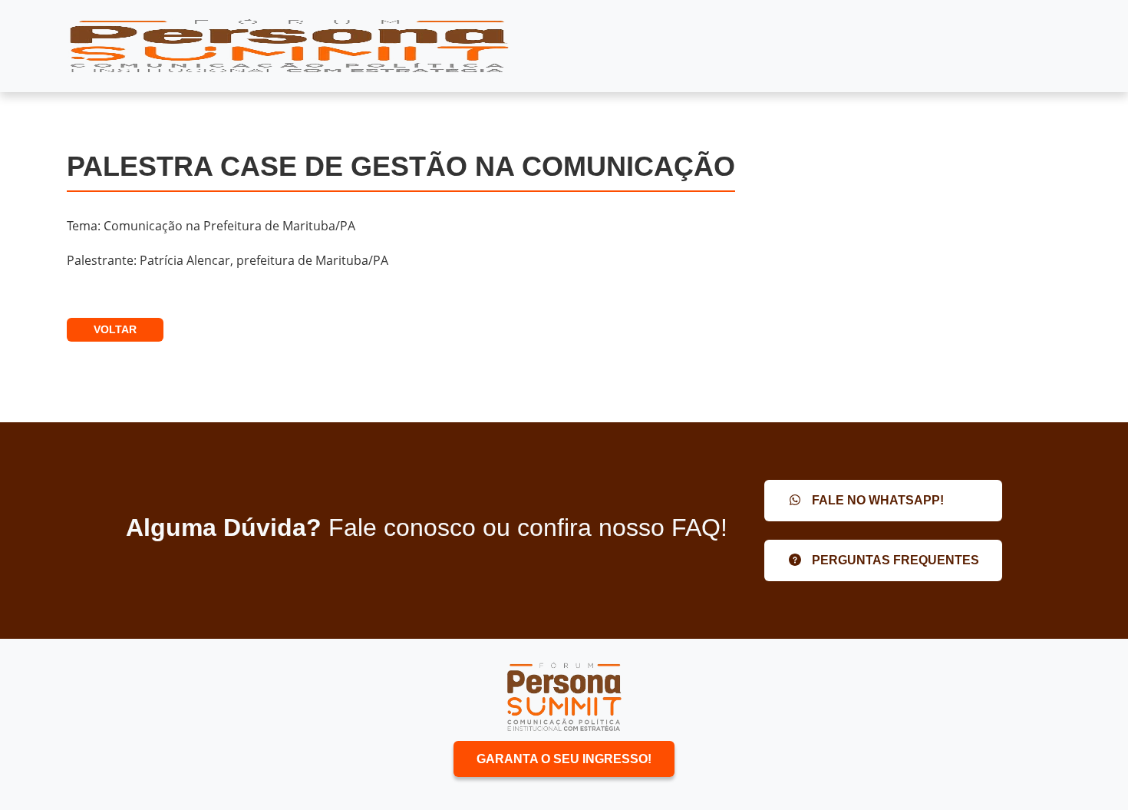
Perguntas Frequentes (894, 560)
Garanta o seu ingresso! (564, 758)
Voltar (115, 329)
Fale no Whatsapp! (876, 500)
